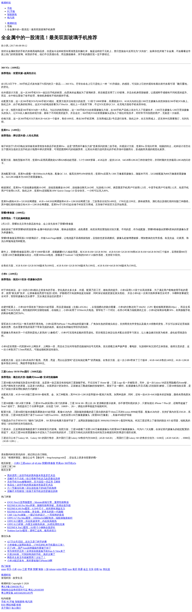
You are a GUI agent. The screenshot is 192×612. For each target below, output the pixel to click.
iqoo (70, 569)
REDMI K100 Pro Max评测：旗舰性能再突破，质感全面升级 (39, 505)
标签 (18, 604)
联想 (64, 569)
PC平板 (11, 11)
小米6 (17, 463)
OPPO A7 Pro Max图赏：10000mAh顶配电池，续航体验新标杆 (40, 518)
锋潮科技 (6, 2)
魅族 (40, 569)
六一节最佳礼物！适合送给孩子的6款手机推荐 (31, 488)
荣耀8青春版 (48, 463)
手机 (9, 8)
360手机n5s (70, 463)
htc (100, 569)
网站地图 (11, 604)
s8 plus (38, 463)
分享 (4, 466)
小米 (14, 569)
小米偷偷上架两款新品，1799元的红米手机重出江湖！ (36, 545)
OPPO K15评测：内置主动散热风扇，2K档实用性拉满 (35, 524)
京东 (91, 569)
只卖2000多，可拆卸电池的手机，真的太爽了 (31, 554)
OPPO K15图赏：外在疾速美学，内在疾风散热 (32, 521)
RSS (3, 604)
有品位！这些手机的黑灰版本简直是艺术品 (30, 485)
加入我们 (16, 608)
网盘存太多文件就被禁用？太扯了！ (26, 557)
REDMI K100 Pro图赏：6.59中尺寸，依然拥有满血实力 (36, 508)
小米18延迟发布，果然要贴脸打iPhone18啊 (29, 560)
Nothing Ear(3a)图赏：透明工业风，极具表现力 (31, 530)
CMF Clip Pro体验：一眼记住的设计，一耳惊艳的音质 (35, 515)
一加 (46, 569)
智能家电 (12, 14)
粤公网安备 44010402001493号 (17, 593)
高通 (80, 569)
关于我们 (6, 608)
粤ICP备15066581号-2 (12, 586)
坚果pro (60, 463)
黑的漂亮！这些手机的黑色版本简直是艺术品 (31, 475)
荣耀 (35, 569)
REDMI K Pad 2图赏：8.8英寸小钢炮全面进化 (31, 527)
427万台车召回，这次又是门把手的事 (27, 541)
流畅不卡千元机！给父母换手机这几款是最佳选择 (33, 478)
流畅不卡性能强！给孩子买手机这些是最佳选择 (32, 491)
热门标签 (6, 566)
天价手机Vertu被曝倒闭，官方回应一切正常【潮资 (33, 481)
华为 (9, 569)
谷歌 (96, 569)
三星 (24, 569)
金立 (85, 569)
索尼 (74, 569)
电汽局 (10, 17)
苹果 (30, 569)
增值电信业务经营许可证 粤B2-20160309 (22, 589)
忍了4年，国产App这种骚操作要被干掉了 (29, 548)
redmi (59, 569)
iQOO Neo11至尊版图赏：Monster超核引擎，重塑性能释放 (38, 502)
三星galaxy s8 (27, 463)
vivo (19, 569)
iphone (52, 569)
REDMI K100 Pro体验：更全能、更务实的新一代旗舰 (35, 511)
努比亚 (106, 569)
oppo (3, 569)
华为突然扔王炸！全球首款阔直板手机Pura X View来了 (36, 551)
